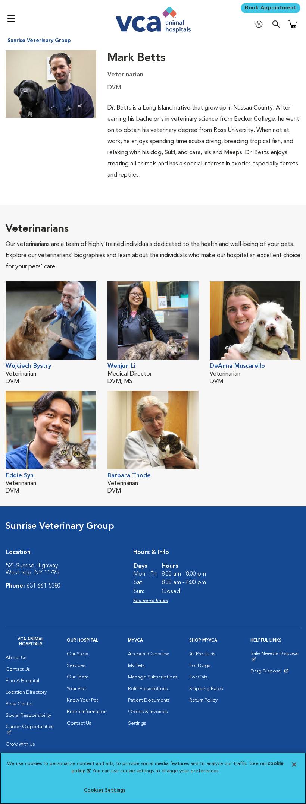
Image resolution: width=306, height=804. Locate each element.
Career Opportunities (31, 729)
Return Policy (203, 700)
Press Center (19, 704)
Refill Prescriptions (148, 688)
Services (76, 665)
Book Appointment (270, 7)
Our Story (77, 654)
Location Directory (26, 692)
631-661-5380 (43, 586)
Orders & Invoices (148, 711)
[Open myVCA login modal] (260, 24)
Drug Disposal (269, 673)
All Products (202, 654)
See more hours (150, 600)
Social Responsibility (28, 715)
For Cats (198, 677)
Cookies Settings (104, 790)
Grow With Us (20, 744)
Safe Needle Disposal (275, 656)
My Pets (136, 665)
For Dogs (199, 665)
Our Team (77, 677)
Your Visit (76, 688)
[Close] (294, 764)
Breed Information (87, 711)
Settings (137, 723)
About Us (16, 657)
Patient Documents (148, 700)
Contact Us (18, 669)
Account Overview (148, 654)
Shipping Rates (206, 688)
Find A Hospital (22, 680)
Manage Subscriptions (152, 677)
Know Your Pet (82, 700)
